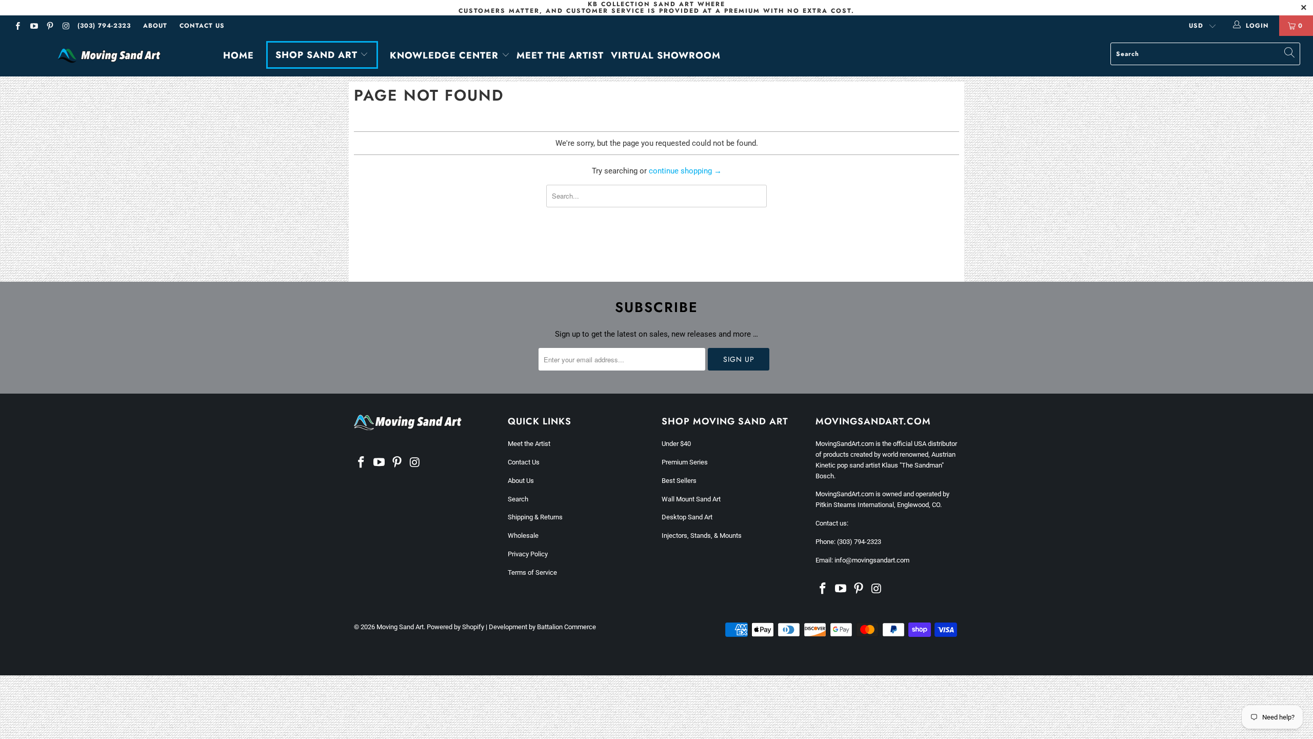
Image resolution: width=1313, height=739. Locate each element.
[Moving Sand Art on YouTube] (33, 27)
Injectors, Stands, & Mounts (702, 535)
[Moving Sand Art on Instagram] (65, 27)
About (155, 25)
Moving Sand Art (400, 627)
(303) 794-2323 (104, 25)
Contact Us (202, 25)
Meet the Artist (560, 55)
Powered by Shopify (455, 627)
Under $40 (676, 444)
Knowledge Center (446, 55)
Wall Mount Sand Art (691, 499)
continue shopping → (685, 171)
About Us (521, 480)
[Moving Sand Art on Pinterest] (49, 27)
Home (238, 55)
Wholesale (523, 535)
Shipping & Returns (535, 517)
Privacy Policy (528, 554)
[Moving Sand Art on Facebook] (17, 27)
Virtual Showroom (666, 55)
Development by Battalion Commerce (542, 627)
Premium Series (685, 462)
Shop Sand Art (318, 55)
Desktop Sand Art (687, 517)
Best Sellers (679, 480)
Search (518, 499)
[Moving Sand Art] (110, 56)
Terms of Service (532, 572)
